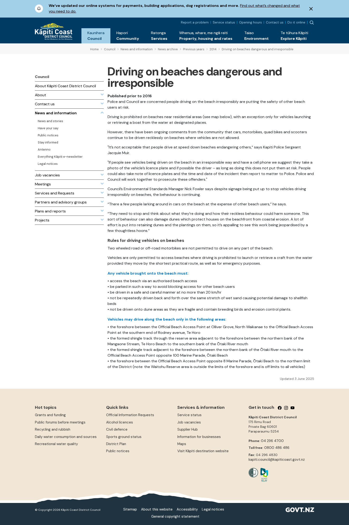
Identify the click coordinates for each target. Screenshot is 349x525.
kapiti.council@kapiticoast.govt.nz (277, 459)
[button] (95, 35)
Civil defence (116, 429)
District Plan (116, 444)
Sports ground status (123, 436)
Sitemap (130, 509)
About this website (157, 509)
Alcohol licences (119, 422)
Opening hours (250, 22)
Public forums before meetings (60, 422)
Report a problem (195, 22)
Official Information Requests (130, 415)
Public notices (117, 451)
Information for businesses (199, 436)
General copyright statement (175, 516)
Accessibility (187, 509)
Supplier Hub (187, 429)
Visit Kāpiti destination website (203, 451)
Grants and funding (50, 415)
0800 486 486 (276, 447)
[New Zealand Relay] (263, 475)
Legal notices (213, 509)
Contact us (274, 22)
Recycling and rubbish (52, 429)
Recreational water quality (56, 444)
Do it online (296, 22)
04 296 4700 (272, 440)
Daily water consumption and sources (66, 436)
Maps (181, 444)
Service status (224, 22)
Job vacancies (189, 422)
